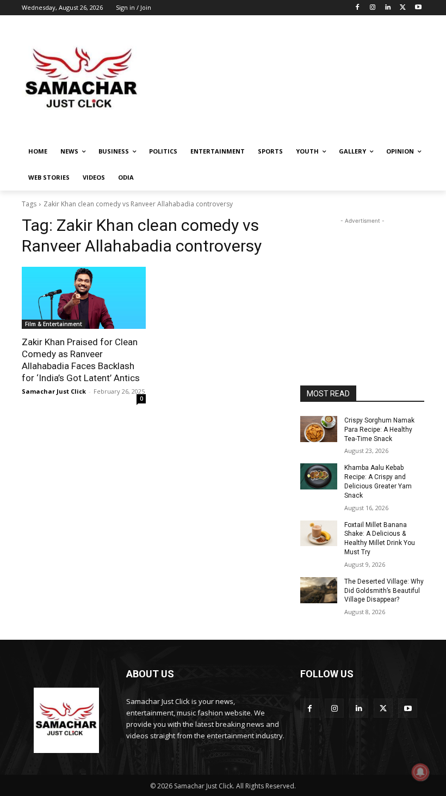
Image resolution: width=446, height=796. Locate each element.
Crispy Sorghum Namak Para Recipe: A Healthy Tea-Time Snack (379, 430)
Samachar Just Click (54, 391)
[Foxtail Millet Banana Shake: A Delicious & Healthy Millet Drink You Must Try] (318, 534)
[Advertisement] (297, 79)
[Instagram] (373, 8)
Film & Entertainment (53, 324)
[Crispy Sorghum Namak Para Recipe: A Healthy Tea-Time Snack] (318, 429)
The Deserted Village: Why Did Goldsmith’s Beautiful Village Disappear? (384, 591)
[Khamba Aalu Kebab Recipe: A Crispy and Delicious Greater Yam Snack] (318, 476)
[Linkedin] (388, 8)
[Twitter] (403, 8)
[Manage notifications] (420, 772)
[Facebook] (357, 8)
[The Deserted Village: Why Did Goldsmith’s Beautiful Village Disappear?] (318, 590)
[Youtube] (418, 8)
